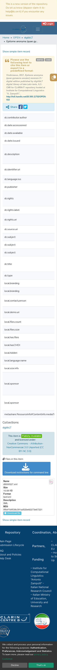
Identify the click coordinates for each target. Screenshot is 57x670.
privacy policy (41, 654)
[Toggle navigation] (38, 29)
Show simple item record (16, 51)
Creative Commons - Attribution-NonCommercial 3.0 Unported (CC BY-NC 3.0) (25, 447)
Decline (15, 665)
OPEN (16, 37)
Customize (7, 658)
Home (6, 37)
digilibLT (28, 37)
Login (50, 23)
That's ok (41, 665)
